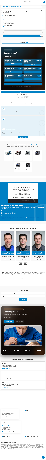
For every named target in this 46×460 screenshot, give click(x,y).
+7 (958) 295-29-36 (27, 1)
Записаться (12, 63)
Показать (23, 299)
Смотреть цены (19, 321)
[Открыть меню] (44, 2)
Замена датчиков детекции (30, 68)
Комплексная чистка (9, 68)
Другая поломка (23, 92)
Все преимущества (23, 137)
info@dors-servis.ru (6, 387)
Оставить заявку (8, 321)
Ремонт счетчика (28, 75)
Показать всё (23, 83)
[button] (21, 264)
